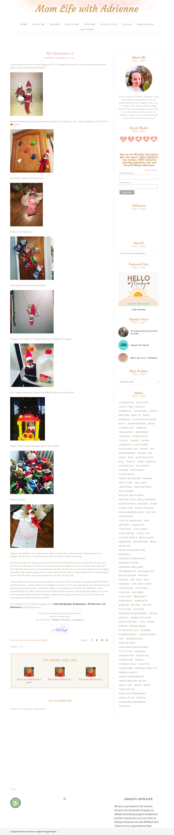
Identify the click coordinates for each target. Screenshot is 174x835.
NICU (146, 579)
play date (125, 596)
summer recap (128, 634)
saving (153, 613)
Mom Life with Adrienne (87, 9)
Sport (151, 622)
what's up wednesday (132, 693)
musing (123, 579)
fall (122, 461)
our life (124, 592)
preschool (126, 601)
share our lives (141, 617)
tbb (121, 638)
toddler (139, 651)
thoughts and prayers (133, 647)
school (124, 617)
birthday (125, 419)
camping (141, 428)
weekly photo (128, 672)
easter (141, 453)
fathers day (126, 466)
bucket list (126, 428)
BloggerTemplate (51, 832)
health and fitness (131, 495)
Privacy (13, 789)
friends (147, 478)
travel (139, 660)
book (122, 423)
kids (146, 520)
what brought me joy (133, 681)
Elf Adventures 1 (80, 604)
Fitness (123, 470)
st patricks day (129, 630)
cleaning (124, 436)
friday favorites (130, 478)
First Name (125, 182)
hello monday (147, 499)
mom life (125, 546)
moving (143, 575)
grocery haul (143, 487)
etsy (131, 457)
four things (127, 474)
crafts (134, 440)
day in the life (128, 449)
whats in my (126, 698)
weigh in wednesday (132, 676)
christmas (141, 432)
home (153, 504)
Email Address (126, 173)
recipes (135, 605)
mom (153, 541)
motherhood (127, 571)
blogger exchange (144, 419)
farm (140, 461)
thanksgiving (134, 638)
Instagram (79, 619)
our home (141, 588)
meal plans (146, 537)
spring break (137, 626)
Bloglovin (57, 619)
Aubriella (125, 411)
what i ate (125, 685)
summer (146, 630)
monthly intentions (132, 558)
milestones (140, 541)
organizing (126, 588)
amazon (140, 407)
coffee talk (140, 436)
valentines (126, 668)
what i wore (142, 685)
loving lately (128, 537)
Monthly (124, 554)
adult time (126, 407)
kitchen (124, 525)
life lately (140, 529)
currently (125, 444)
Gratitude (125, 487)
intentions (126, 516)
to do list (125, 651)
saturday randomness (133, 613)
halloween (126, 491)
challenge (126, 432)
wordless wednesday (132, 702)
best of (136, 415)
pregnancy (140, 596)
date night (141, 444)
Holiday (143, 504)
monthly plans (128, 563)
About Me (142, 402)
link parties (127, 533)
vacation (143, 664)
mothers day (146, 571)
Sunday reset (147, 634)
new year (136, 579)
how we (150, 512)
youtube (124, 706)
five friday (137, 470)
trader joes (126, 655)
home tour (126, 508)
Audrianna (140, 411)
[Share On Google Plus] (107, 640)
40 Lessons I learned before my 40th (144, 332)
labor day (137, 525)
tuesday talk (127, 664)
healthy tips (127, 499)
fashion (151, 461)
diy (152, 449)
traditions (126, 660)
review (146, 605)
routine (138, 609)
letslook (125, 529)
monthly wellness (131, 567)
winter (140, 698)
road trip (125, 609)
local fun (143, 533)
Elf (21, 646)
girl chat (140, 482)
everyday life (144, 457)
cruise (145, 440)
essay (122, 457)
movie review (127, 575)
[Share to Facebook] (91, 640)
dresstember (127, 453)
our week (138, 592)
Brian (151, 423)
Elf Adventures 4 (34, 607)
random (124, 605)
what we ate (127, 689)
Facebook (66, 619)
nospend (124, 584)
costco (123, 440)
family (131, 461)
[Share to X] (97, 640)
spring (123, 626)
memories (125, 541)
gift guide (125, 482)
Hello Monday (138, 309)
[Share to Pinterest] (102, 640)
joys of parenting (130, 520)
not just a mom (141, 584)
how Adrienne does (131, 512)
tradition (142, 655)
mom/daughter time (132, 550)
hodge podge (127, 504)
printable (141, 601)
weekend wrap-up (146, 668)
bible (146, 415)
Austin (153, 411)
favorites (142, 466)
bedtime (124, 415)
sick (142, 622)
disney (144, 449)
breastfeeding (137, 423)
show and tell (128, 622)
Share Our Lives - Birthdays (143, 358)
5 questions (126, 402)
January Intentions (139, 345)
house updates (144, 508)
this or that (127, 643)
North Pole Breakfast (63, 604)
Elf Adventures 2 (95, 604)
